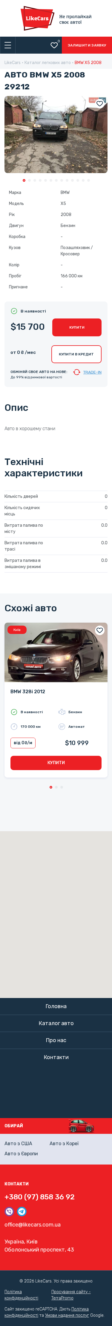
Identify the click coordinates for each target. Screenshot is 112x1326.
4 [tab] (40, 180)
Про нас (56, 1040)
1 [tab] (24, 180)
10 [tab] (72, 180)
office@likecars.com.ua (32, 1224)
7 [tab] (56, 180)
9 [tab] (67, 180)
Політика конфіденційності (21, 1295)
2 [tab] (29, 180)
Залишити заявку (87, 45)
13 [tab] (88, 180)
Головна (56, 1006)
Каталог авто (56, 1023)
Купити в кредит (76, 354)
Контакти (56, 1057)
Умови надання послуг (67, 1315)
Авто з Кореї (64, 1143)
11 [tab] (77, 180)
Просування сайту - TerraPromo (71, 1295)
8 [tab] (61, 180)
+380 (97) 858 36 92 (39, 1197)
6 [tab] (51, 180)
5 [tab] (45, 180)
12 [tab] (83, 180)
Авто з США (18, 1143)
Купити (77, 327)
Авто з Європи (21, 1153)
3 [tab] (34, 180)
